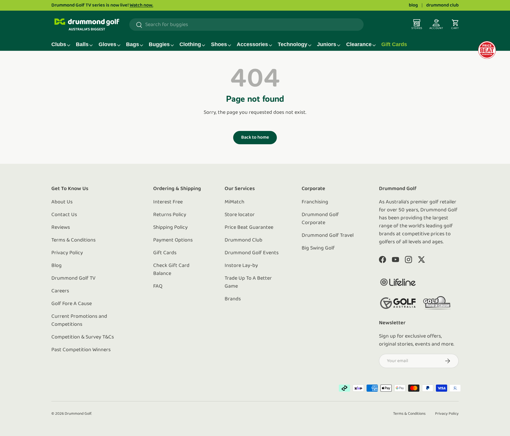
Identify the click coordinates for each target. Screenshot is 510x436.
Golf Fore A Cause (71, 304)
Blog (56, 265)
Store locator (240, 215)
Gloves (107, 44)
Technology (292, 44)
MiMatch (234, 202)
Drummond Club (243, 240)
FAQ (157, 286)
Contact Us (64, 215)
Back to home (255, 137)
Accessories (252, 44)
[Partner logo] (398, 282)
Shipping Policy (170, 227)
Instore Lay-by (241, 265)
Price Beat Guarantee (249, 227)
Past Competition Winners (81, 350)
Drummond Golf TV (73, 278)
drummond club (442, 5)
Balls (82, 44)
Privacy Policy (67, 253)
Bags (132, 44)
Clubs (58, 44)
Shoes (219, 44)
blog (413, 5)
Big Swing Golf (318, 248)
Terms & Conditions (73, 240)
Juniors (326, 44)
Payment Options (173, 240)
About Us (62, 202)
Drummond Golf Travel (328, 235)
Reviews (60, 227)
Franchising (315, 202)
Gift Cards (394, 44)
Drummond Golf (78, 414)
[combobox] (246, 25)
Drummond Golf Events (252, 253)
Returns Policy (169, 215)
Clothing (190, 44)
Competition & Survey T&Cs (82, 337)
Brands (233, 299)
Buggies (159, 44)
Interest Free (168, 202)
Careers (60, 291)
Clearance (359, 44)
